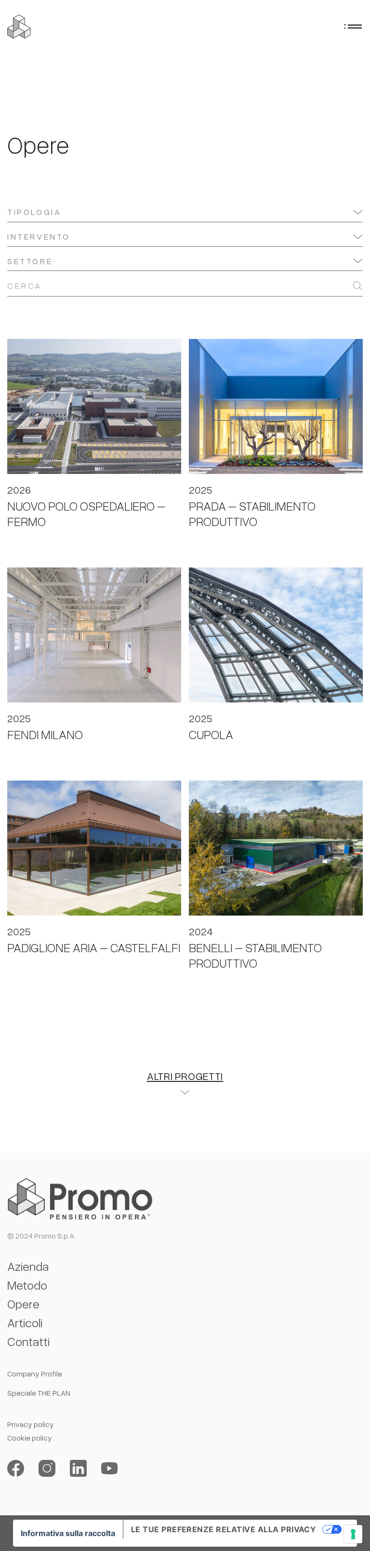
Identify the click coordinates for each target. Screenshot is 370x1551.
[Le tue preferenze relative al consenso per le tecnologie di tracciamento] (353, 1534)
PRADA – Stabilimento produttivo (252, 513)
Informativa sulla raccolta (68, 1533)
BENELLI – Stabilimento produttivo (255, 956)
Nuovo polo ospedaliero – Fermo (86, 513)
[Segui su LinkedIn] (78, 1468)
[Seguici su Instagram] (47, 1468)
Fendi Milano (45, 734)
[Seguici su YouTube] (109, 1468)
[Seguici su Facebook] (15, 1468)
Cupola (211, 734)
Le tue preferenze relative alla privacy (224, 1529)
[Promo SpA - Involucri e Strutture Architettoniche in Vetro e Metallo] (19, 26)
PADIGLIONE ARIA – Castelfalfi (93, 948)
